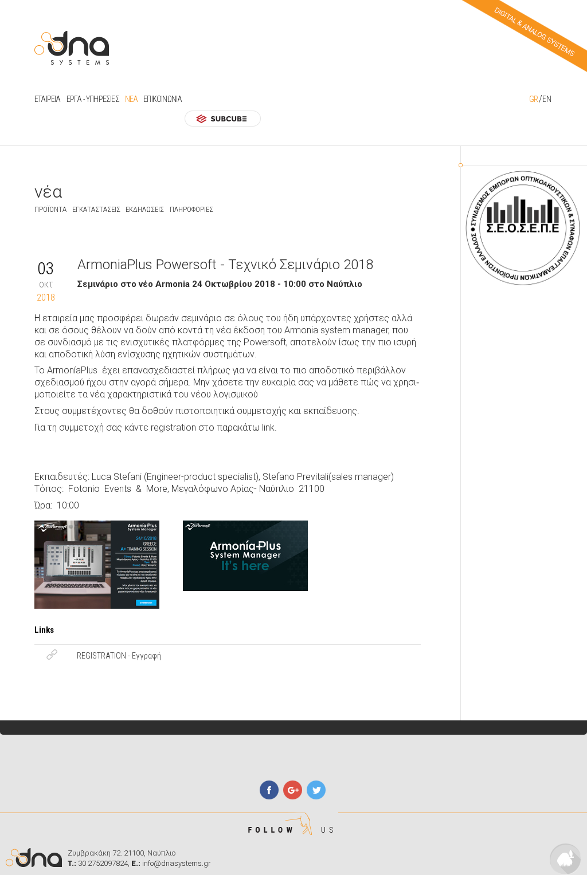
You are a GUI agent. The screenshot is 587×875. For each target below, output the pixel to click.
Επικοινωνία (162, 99)
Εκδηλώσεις (145, 209)
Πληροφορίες (191, 209)
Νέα (131, 99)
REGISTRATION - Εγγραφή (119, 655)
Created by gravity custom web (565, 859)
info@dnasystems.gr (176, 863)
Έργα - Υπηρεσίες (92, 99)
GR (533, 99)
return (39, 237)
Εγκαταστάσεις (96, 209)
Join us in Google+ (292, 790)
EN (546, 99)
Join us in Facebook (269, 790)
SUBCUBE (223, 118)
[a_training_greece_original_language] (100, 558)
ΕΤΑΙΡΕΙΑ (47, 99)
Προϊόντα (50, 209)
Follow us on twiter (316, 790)
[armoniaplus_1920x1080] (249, 558)
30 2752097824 (103, 863)
